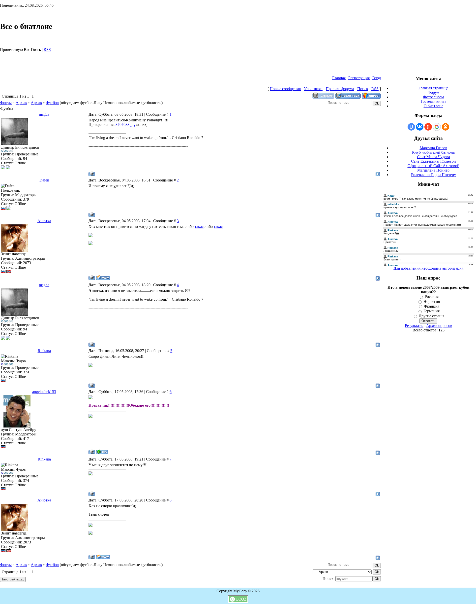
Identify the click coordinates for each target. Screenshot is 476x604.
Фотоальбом (433, 97)
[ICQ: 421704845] (102, 452)
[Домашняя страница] (103, 277)
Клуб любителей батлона (433, 152)
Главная (339, 78)
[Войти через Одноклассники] (445, 127)
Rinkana (44, 351)
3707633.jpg (125, 124)
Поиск (362, 89)
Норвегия (431, 301)
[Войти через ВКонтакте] (419, 127)
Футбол (52, 103)
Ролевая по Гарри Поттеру (433, 175)
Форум (6, 103)
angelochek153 (44, 392)
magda (44, 114)
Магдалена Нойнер (433, 170)
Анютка (44, 221)
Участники (313, 89)
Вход (376, 78)
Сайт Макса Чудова (433, 157)
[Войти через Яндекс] (428, 127)
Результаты (414, 325)
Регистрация (359, 78)
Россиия (432, 297)
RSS (47, 49)
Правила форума (340, 89)
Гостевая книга (433, 101)
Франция (431, 306)
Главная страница (433, 88)
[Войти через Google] (437, 127)
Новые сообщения (285, 89)
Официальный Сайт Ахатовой (433, 166)
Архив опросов (439, 325)
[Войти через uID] (411, 127)
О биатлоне (433, 106)
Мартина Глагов (433, 148)
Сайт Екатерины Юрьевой (433, 161)
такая (199, 226)
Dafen (44, 180)
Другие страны (431, 316)
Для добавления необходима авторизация (428, 268)
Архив (21, 103)
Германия (431, 311)
